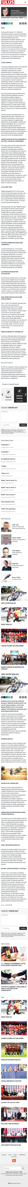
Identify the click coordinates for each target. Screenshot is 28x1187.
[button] (20, 23)
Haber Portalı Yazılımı (15, 1183)
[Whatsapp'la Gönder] (9, 23)
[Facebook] (2, 23)
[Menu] (25, 2)
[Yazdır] (12, 23)
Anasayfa (4, 1154)
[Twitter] (4, 23)
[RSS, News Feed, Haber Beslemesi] (14, 1160)
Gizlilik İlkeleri (22, 1154)
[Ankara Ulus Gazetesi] (7, 2)
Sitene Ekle (14, 1156)
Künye (10, 1154)
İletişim (15, 1154)
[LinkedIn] (7, 23)
